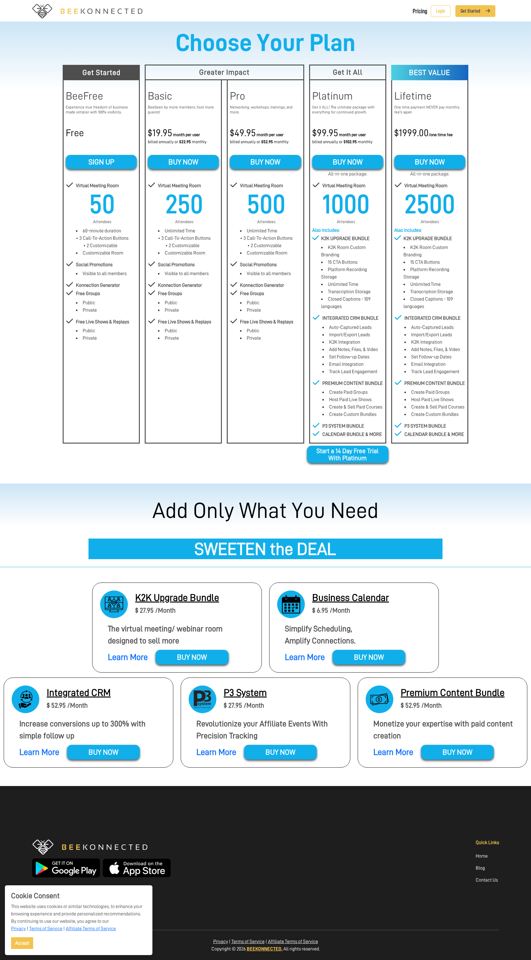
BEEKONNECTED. (264, 948)
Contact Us (487, 880)
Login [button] (440, 11)
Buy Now (183, 162)
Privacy (18, 928)
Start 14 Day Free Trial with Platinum (348, 454)
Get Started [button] (471, 11)
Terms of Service (45, 928)
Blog (480, 868)
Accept (22, 943)
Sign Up (101, 162)
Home (482, 856)
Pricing (420, 11)
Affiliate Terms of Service (91, 928)
